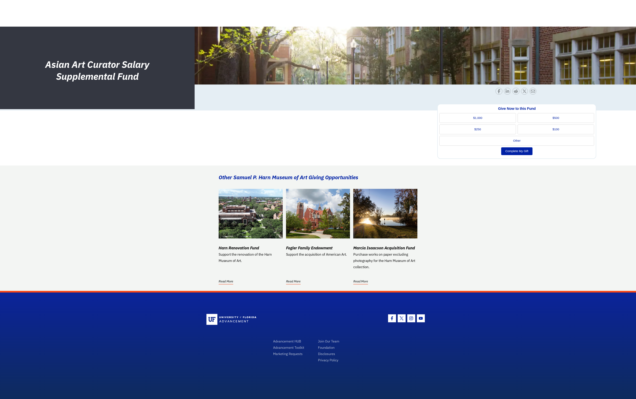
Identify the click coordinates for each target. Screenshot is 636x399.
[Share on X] (525, 92)
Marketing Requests (288, 354)
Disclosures (326, 354)
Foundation (326, 347)
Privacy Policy (328, 360)
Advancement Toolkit (288, 347)
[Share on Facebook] (500, 92)
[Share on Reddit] (516, 92)
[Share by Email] (534, 92)
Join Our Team (328, 341)
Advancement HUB (287, 341)
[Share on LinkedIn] (508, 92)
